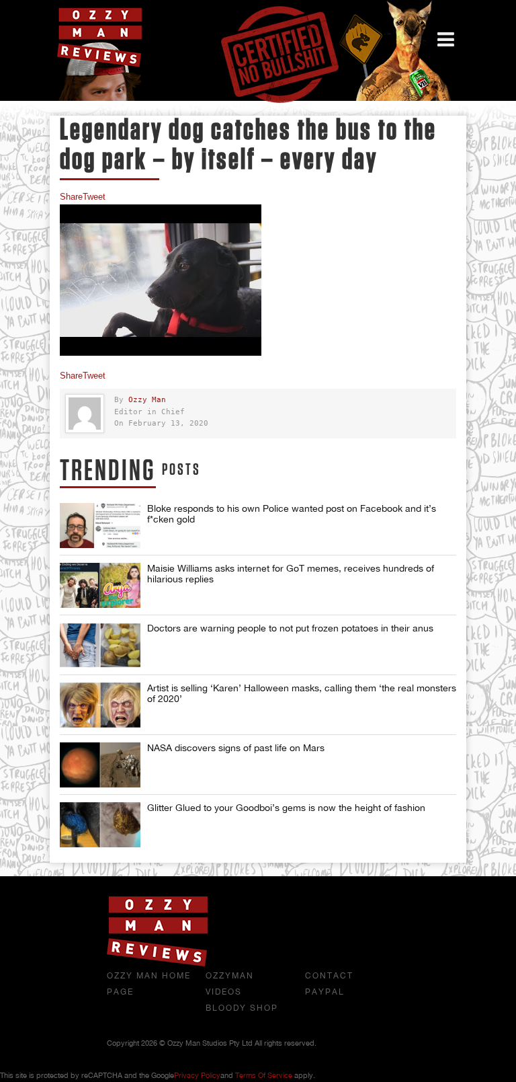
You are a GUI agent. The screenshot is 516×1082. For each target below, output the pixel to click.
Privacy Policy (197, 1075)
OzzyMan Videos (230, 984)
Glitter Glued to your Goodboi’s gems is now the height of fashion (286, 807)
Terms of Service (263, 1075)
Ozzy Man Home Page (149, 984)
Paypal (325, 992)
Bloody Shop (242, 1008)
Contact (329, 975)
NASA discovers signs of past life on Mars (236, 747)
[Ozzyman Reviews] (157, 963)
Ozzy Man (147, 399)
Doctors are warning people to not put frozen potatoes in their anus (290, 628)
